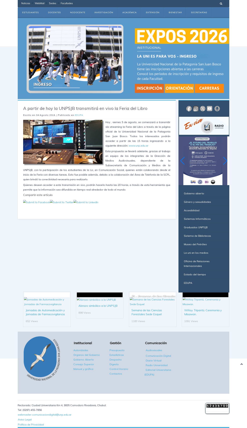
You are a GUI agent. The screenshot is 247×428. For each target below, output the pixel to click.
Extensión (152, 12)
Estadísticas (117, 355)
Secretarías (199, 12)
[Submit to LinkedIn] (86, 202)
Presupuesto (117, 350)
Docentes (54, 12)
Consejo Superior (83, 364)
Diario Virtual (153, 360)
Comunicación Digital (158, 355)
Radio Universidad (157, 365)
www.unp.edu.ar (138, 145)
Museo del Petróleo (195, 244)
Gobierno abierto (194, 193)
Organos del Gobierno (86, 355)
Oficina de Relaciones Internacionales (197, 264)
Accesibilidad (191, 210)
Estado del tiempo (195, 274)
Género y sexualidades (197, 202)
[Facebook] (189, 108)
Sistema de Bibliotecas (197, 235)
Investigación (103, 12)
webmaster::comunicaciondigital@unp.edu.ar (44, 414)
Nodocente (77, 12)
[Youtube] (209, 108)
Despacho (116, 359)
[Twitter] (202, 108)
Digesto (114, 364)
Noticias (25, 3)
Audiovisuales (154, 350)
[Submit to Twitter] (62, 202)
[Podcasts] (217, 108)
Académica (129, 12)
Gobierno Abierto (83, 359)
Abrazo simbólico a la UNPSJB (98, 305)
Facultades (67, 3)
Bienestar (175, 12)
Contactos (116, 373)
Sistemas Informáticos (197, 218)
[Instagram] (196, 108)
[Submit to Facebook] (36, 202)
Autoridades (80, 350)
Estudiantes (30, 12)
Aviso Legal (25, 419)
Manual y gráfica (83, 369)
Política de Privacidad (31, 424)
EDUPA (79, 115)
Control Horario (119, 369)
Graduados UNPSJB (196, 227)
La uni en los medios (196, 252)
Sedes (52, 3)
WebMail (39, 3)
